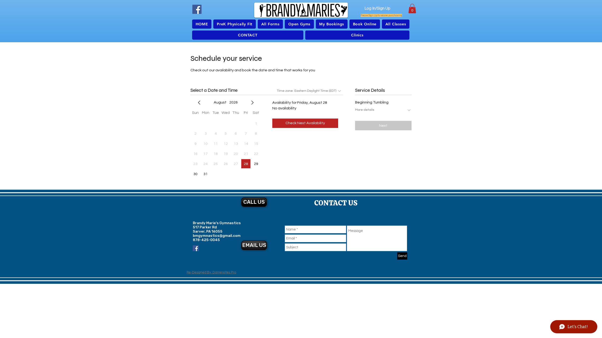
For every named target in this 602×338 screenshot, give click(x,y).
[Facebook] (197, 9)
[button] (412, 8)
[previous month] (199, 102)
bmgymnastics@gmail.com (217, 236)
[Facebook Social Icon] (196, 248)
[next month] (252, 102)
